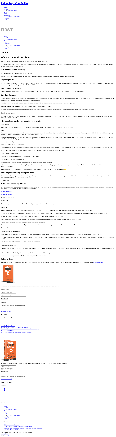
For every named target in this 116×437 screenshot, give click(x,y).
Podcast (6, 9)
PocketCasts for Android (7, 194)
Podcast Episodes (12, 10)
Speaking (6, 18)
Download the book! (6, 311)
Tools (5, 12)
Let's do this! (4, 298)
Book (5, 19)
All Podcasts (4, 338)
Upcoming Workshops (13, 16)
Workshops (7, 15)
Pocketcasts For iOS (6, 191)
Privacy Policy (4, 434)
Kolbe (5, 13)
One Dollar (14, 3)
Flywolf (7, 435)
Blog (5, 7)
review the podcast (98, 262)
